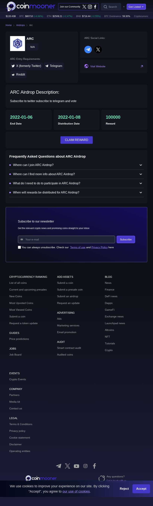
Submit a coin (17, 316)
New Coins (15, 296)
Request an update (68, 303)
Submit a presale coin (70, 289)
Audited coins (65, 354)
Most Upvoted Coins (21, 303)
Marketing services (68, 325)
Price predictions (19, 338)
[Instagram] (90, 6)
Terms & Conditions (20, 424)
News (108, 282)
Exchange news (114, 316)
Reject (124, 488)
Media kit (14, 401)
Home (9, 25)
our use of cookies (76, 491)
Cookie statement (19, 437)
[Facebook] (95, 7)
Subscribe (126, 239)
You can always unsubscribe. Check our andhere (68, 247)
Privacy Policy (99, 247)
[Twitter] (84, 7)
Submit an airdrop (67, 296)
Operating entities (19, 451)
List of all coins (18, 282)
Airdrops (20, 25)
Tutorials (110, 343)
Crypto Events (17, 379)
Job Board (15, 354)
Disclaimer (15, 444)
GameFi (109, 309)
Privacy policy (17, 430)
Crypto (109, 350)
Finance (109, 289)
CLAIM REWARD (76, 140)
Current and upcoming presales (28, 289)
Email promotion (66, 332)
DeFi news (111, 296)
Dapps (109, 303)
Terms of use (77, 247)
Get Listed (135, 6)
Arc (31, 25)
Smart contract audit (69, 347)
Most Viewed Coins (20, 309)
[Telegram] (58, 466)
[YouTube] (76, 466)
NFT (107, 336)
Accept (141, 488)
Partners (14, 394)
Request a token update (23, 323)
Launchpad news (115, 323)
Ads (59, 318)
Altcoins (109, 329)
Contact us (15, 408)
